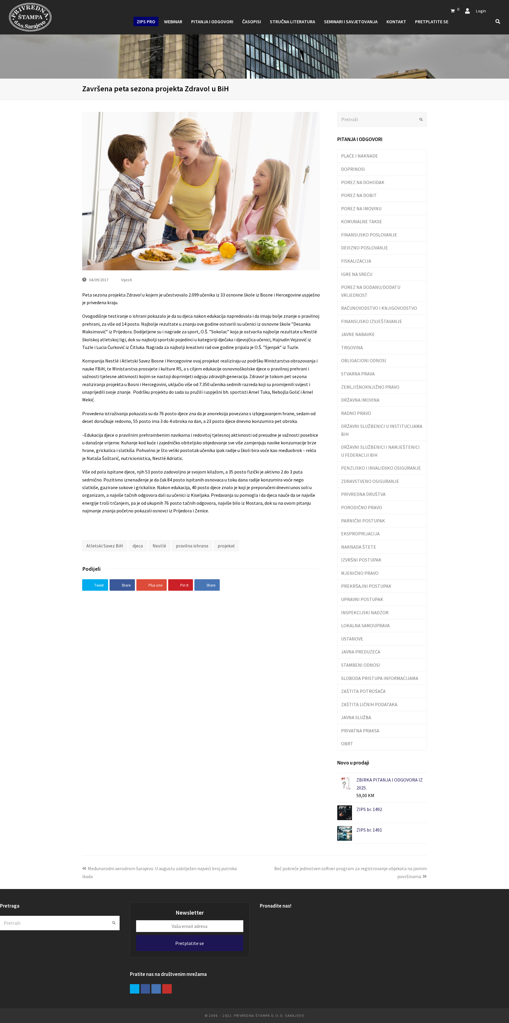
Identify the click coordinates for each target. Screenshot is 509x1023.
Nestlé (159, 546)
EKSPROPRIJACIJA (360, 534)
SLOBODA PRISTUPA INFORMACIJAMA (379, 678)
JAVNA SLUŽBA (356, 717)
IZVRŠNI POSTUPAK (361, 560)
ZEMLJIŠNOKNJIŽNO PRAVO (370, 387)
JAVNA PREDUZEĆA (360, 652)
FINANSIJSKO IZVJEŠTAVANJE (371, 321)
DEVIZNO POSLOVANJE (364, 248)
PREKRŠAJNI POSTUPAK (366, 586)
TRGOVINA (352, 347)
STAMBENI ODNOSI (360, 665)
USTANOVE (352, 639)
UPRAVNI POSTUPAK (362, 599)
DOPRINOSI (353, 169)
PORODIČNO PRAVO (361, 507)
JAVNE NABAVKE (358, 334)
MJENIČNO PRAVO (360, 573)
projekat (226, 546)
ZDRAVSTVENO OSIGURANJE (370, 481)
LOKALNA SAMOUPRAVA (365, 625)
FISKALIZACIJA (356, 261)
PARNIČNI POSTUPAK (363, 521)
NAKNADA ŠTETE (358, 547)
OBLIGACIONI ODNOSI (363, 360)
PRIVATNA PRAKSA (360, 731)
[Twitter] (134, 989)
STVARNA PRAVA (358, 374)
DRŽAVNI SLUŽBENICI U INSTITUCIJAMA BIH (381, 430)
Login (481, 11)
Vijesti (126, 279)
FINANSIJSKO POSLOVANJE (369, 235)
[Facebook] (145, 989)
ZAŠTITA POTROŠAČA (363, 691)
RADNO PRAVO (356, 413)
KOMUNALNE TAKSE (361, 221)
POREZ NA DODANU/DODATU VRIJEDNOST (370, 291)
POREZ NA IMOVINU (361, 208)
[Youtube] (167, 989)
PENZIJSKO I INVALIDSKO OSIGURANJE (381, 468)
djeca (138, 546)
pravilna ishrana (192, 546)
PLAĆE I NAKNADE (359, 156)
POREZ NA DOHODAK (362, 182)
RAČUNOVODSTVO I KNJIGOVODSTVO (379, 308)
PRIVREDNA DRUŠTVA (363, 494)
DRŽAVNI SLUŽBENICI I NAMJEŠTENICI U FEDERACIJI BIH (380, 451)
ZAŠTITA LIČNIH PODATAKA (369, 704)
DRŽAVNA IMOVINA (360, 400)
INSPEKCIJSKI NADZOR (365, 612)
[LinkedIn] (156, 989)
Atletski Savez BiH (104, 546)
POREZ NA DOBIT (359, 195)
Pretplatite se (189, 943)
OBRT (347, 743)
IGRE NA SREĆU (356, 274)
